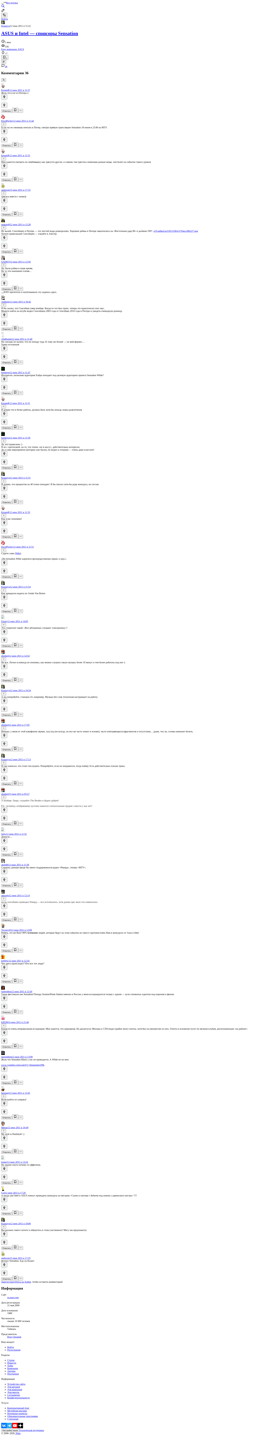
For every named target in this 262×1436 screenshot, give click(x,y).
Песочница (13, 1374)
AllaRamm (6, 339)
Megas (4, 1127)
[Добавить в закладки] (15, 110)
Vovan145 (6, 930)
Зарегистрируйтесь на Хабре (16, 1282)
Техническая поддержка (31, 1430)
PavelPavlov (7, 121)
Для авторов (13, 1387)
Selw (3, 834)
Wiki (18, 553)
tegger (4, 1162)
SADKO (5, 262)
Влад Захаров (14, 1337)
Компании (12, 1368)
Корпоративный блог (18, 1408)
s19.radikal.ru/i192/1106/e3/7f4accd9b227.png (175, 231)
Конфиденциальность (18, 1397)
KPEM (4, 1022)
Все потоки (12, 3)
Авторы (11, 1371)
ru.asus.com (13, 1297)
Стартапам (12, 1419)
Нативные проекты (17, 1413)
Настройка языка (10, 1430)
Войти (10, 1347)
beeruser (5, 1093)
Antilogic (5, 301)
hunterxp (5, 372)
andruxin (5, 190)
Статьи (11, 1360)
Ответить (6, 111)
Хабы (10, 1365)
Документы (13, 1392)
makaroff (5, 224)
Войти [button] (4, 19)
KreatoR (5, 90)
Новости (11, 1363)
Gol (3, 1193)
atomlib (4, 864)
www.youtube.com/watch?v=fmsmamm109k (22, 1065)
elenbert (5, 656)
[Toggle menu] (2, 3)
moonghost (6, 1057)
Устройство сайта (16, 1384)
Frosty (4, 621)
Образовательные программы (22, 1416)
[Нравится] (4, 96)
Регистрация (13, 1350)
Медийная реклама (17, 1410)
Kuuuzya (5, 26)
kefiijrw (5, 961)
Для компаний (14, 1389)
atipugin (5, 895)
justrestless (6, 991)
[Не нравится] (4, 105)
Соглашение (13, 1395)
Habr (18, 1433)
